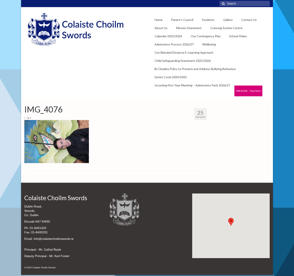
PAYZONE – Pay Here (248, 90)
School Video (238, 36)
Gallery (228, 20)
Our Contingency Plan (206, 36)
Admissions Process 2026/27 (174, 44)
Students (208, 20)
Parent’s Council (182, 20)
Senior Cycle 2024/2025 (171, 77)
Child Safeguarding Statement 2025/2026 (183, 60)
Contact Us (249, 20)
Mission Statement (189, 28)
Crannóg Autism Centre (226, 28)
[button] (231, 222)
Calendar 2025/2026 (168, 36)
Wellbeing (209, 44)
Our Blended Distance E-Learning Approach (184, 52)
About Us (161, 28)
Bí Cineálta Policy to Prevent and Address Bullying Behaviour (195, 69)
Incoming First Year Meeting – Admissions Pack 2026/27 (192, 85)
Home (158, 20)
